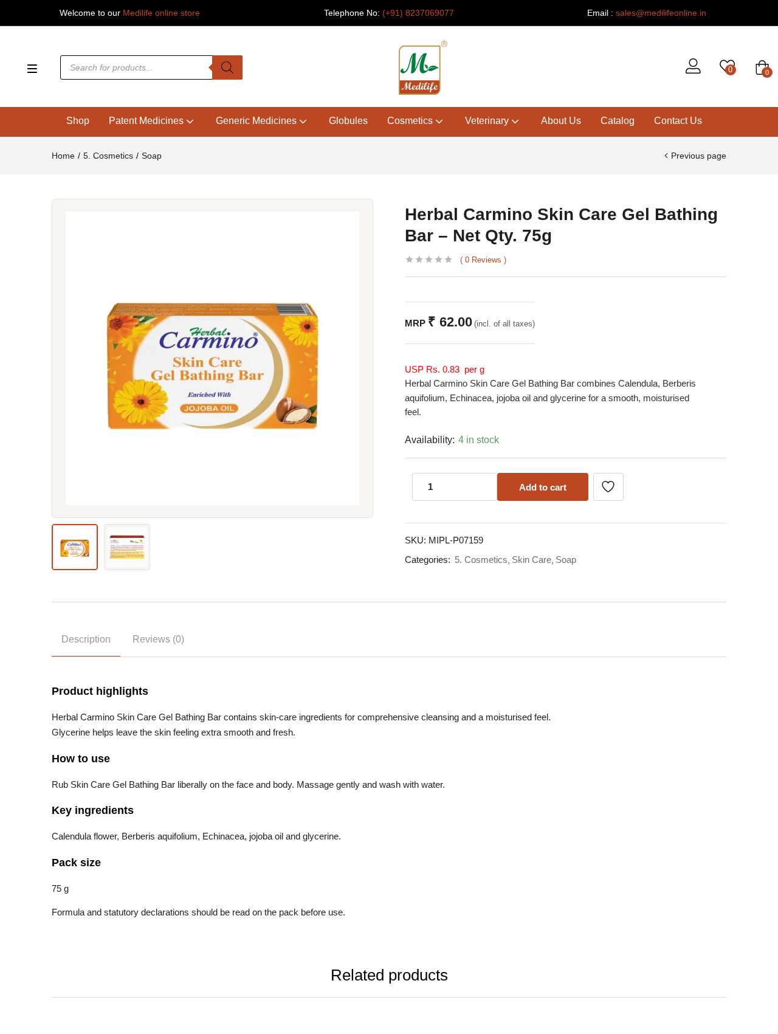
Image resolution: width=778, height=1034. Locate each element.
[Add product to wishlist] (608, 486)
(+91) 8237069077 (418, 13)
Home (63, 155)
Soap (152, 155)
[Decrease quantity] (460, 487)
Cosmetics (411, 120)
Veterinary (488, 120)
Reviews (483, 259)
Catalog (618, 120)
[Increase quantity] (484, 487)
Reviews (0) (158, 639)
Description (86, 639)
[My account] (693, 67)
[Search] (227, 67)
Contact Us (678, 120)
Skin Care (531, 559)
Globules (348, 120)
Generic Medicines (257, 120)
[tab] (86, 642)
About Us (561, 120)
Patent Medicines (147, 120)
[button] (762, 67)
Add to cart (542, 487)
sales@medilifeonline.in (661, 13)
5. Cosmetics (108, 155)
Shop (77, 120)
